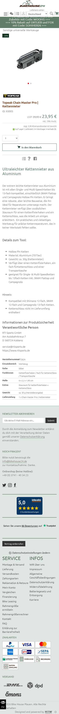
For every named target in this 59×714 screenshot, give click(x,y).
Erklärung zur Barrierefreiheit (11, 629)
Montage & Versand (13, 564)
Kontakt (6, 618)
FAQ (4, 623)
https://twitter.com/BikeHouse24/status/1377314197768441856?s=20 (4, 485)
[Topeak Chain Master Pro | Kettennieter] (29, 59)
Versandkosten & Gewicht (45, 126)
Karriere (34, 599)
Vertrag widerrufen (13, 543)
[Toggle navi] (6, 14)
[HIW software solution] (49, 711)
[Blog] (13, 14)
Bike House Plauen (21, 704)
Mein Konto (8, 587)
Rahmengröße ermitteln (10, 607)
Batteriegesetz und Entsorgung (40, 593)
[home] (30, 3)
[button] (28, 83)
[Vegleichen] (19, 14)
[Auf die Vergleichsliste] (24, 158)
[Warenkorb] (57, 13)
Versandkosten (10, 573)
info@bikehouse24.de (14, 461)
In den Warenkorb (32, 147)
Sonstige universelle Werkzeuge (20, 30)
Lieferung (7, 569)
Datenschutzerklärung (32, 436)
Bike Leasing (9, 601)
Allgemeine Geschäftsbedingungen (42, 575)
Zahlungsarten (10, 578)
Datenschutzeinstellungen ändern (31, 552)
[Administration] (55, 711)
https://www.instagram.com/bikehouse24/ (10, 485)
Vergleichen (9, 592)
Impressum (36, 569)
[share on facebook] (35, 158)
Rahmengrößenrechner (15, 614)
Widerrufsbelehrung (41, 586)
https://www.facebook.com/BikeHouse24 (15, 485)
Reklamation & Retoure (15, 583)
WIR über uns (37, 564)
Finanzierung (9, 596)
